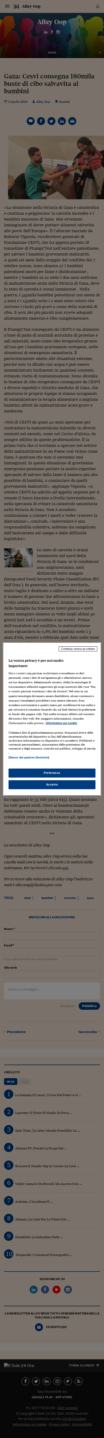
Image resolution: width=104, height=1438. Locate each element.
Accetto (52, 784)
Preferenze (52, 772)
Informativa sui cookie (61, 723)
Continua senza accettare (78, 648)
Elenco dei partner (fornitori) (29, 757)
